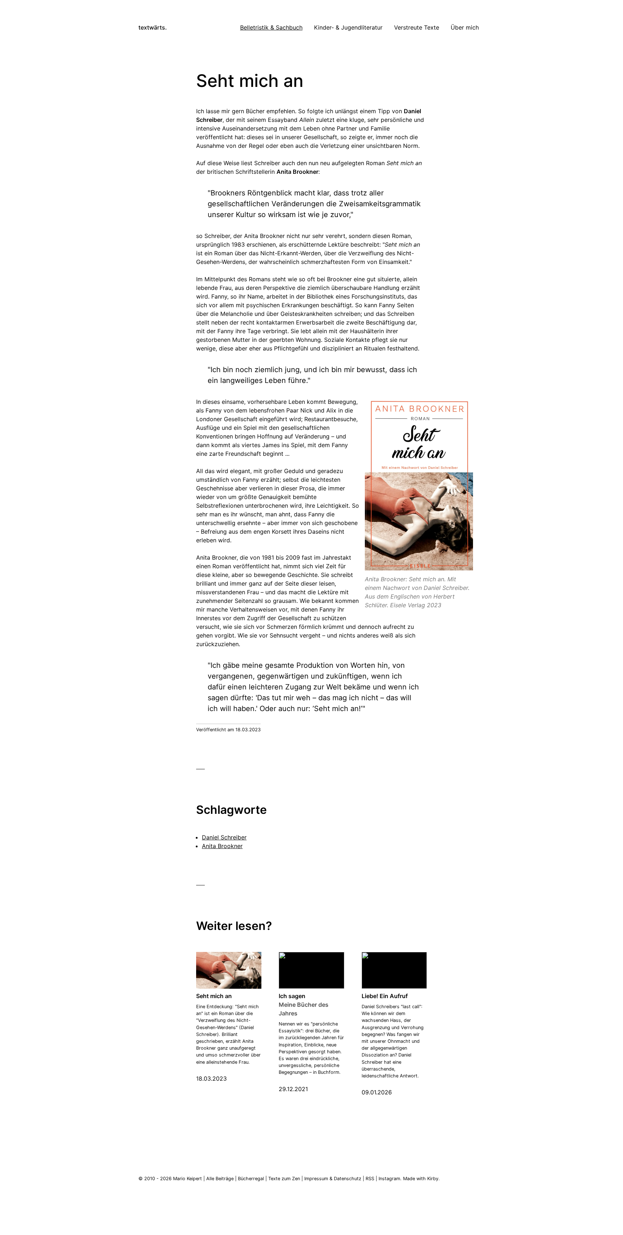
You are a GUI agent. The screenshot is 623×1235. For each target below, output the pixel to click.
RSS (370, 1178)
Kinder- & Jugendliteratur (348, 27)
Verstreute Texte (416, 27)
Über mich (465, 27)
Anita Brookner (222, 846)
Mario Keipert (187, 1178)
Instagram (389, 1178)
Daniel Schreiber (224, 837)
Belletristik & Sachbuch (271, 27)
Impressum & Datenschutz (332, 1178)
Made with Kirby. (421, 1178)
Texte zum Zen (284, 1178)
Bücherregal (251, 1178)
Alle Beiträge (220, 1178)
